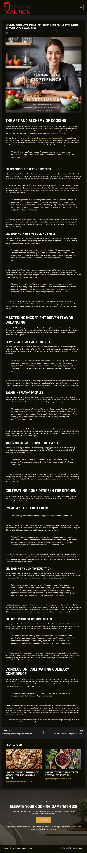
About (17, 848)
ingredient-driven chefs (58, 133)
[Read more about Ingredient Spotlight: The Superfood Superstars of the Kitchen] (63, 759)
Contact (24, 848)
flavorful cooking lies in (27, 138)
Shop (12, 848)
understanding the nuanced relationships (49, 138)
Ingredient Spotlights (12, 781)
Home (6, 848)
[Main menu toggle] (81, 7)
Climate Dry (75, 827)
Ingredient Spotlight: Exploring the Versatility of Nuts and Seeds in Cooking (22, 775)
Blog (30, 848)
